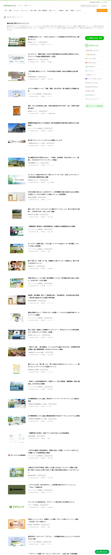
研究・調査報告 (43, 10)
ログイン (105, 2)
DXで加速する (91, 66)
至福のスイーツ (91, 74)
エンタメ (78, 10)
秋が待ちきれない (92, 62)
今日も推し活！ (91, 95)
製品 (10, 10)
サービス (16, 10)
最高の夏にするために (93, 50)
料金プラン (99, 2)
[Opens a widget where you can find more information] (102, 552)
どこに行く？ (90, 70)
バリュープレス (9, 6)
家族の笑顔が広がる (92, 87)
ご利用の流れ (92, 2)
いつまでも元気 (91, 58)
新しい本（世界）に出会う (94, 78)
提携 (67, 10)
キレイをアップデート (93, 99)
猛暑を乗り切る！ (92, 54)
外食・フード (52, 10)
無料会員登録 (102, 10)
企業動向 (61, 10)
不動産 (72, 10)
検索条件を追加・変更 (95, 38)
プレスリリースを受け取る (96, 106)
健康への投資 (90, 91)
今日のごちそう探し (92, 83)
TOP (6, 10)
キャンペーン (24, 10)
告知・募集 (33, 10)
